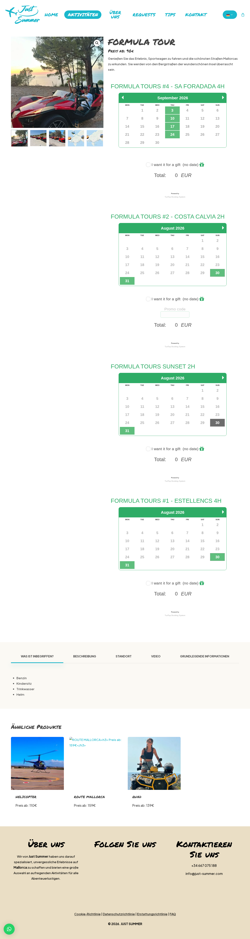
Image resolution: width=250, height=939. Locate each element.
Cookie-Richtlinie (87, 914)
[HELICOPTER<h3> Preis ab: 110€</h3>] (37, 763)
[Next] (97, 138)
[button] (97, 43)
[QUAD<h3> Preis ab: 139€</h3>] (154, 763)
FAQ (173, 914)
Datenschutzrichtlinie (119, 914)
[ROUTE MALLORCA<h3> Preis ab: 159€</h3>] (95, 763)
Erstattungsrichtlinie (152, 914)
